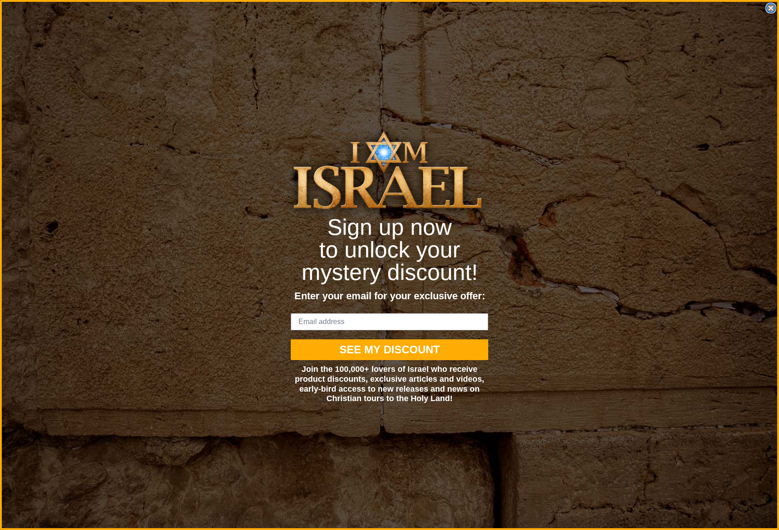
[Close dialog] (770, 8)
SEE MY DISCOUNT (389, 349)
